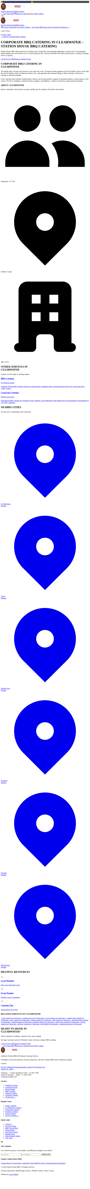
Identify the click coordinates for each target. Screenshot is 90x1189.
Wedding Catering (11, 1085)
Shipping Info (10, 1134)
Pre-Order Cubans (11, 1132)
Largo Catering (10, 1114)
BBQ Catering (10, 1091)
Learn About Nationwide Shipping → (56, 27)
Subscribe (47, 1154)
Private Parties (10, 1089)
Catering (8, 11)
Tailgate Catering (11, 1093)
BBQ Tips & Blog (11, 1128)
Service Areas (11, 1163)
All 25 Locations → (12, 1116)
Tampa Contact (21, 1163)
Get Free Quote (10, 1126)
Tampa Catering (10, 1106)
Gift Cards (9, 1138)
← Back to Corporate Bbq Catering (13, 37)
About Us (8, 1124)
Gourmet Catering (11, 1095)
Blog (17, 11)
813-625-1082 (6, 35)
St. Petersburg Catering (13, 1108)
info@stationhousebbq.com (20, 1067)
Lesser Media (13, 1174)
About (13, 11)
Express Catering (22, 14)
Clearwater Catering (12, 1110)
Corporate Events (11, 1087)
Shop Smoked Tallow (12, 1136)
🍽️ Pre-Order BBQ (8, 14)
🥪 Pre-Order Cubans (35, 14)
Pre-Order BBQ (32, 1163)
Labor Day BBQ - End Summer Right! (17, 2)
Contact (21, 11)
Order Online (9, 1130)
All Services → (10, 1097)
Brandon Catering (11, 1112)
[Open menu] (2, 16)
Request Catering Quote (22, 59)
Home (3, 11)
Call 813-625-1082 (7, 59)
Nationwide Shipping (58, 1163)
